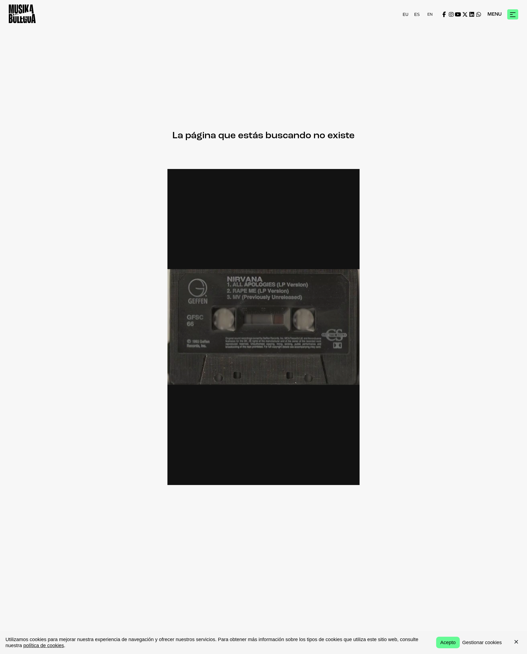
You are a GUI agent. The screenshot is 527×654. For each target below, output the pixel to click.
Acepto (448, 642)
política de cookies (43, 645)
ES (417, 14)
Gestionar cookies (482, 642)
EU (405, 14)
